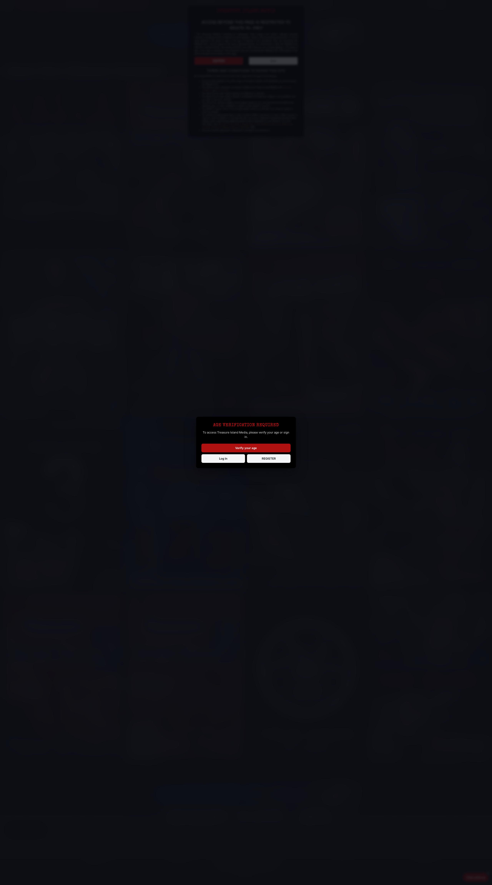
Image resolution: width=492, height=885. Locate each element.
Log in (223, 458)
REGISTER (269, 458)
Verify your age (246, 448)
